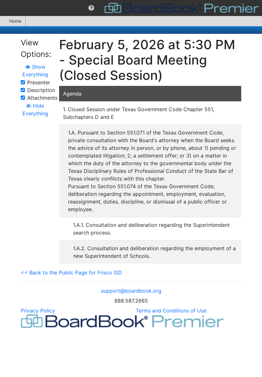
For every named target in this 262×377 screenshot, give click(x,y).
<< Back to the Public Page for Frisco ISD (71, 272)
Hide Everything (35, 110)
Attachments (42, 98)
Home (15, 21)
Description (41, 90)
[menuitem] (91, 8)
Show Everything (35, 71)
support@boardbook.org (131, 291)
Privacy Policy (38, 310)
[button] (91, 8)
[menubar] (131, 8)
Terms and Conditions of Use (171, 310)
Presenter (38, 82)
